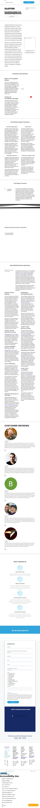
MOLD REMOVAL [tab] (10, 363)
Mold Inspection (11, 674)
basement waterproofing (25, 303)
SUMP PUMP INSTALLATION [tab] (25, 327)
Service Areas (7, 756)
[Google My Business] (7, 764)
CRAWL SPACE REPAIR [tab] (9, 293)
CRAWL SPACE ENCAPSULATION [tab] (10, 331)
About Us (6, 757)
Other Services (11, 685)
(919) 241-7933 (20, 738)
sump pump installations (26, 334)
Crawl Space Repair (7, 751)
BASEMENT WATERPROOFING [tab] (27, 293)
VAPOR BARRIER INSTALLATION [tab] (10, 347)
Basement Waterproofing (13, 681)
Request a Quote (33, 805)
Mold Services (7, 755)
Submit (13, 702)
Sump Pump (10, 682)
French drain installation (27, 354)
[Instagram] (7, 761)
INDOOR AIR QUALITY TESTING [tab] (12, 394)
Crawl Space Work (11, 673)
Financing (10, 678)
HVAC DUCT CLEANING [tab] (25, 369)
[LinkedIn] (5, 764)
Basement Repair (6, 753)
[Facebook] (5, 761)
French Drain (10, 677)
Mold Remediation (11, 679)
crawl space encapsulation (21, 274)
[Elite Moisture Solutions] (11, 2)
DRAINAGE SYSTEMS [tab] (27, 350)
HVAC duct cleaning (29, 373)
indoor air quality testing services (11, 405)
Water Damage (11, 676)
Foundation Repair (11, 683)
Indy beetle (28, 50)
